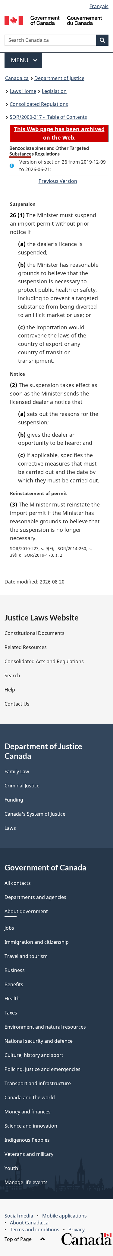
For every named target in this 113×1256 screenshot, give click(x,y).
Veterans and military (29, 1154)
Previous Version (58, 181)
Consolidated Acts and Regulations (44, 661)
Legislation (54, 91)
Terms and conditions (34, 1229)
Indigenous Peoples (27, 1140)
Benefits (14, 984)
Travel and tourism (26, 956)
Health (12, 998)
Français (98, 6)
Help (10, 689)
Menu (20, 60)
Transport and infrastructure (38, 1083)
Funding (14, 799)
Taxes (11, 1012)
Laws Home (23, 91)
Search (12, 675)
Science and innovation (31, 1125)
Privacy (76, 1229)
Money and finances (28, 1111)
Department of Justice (59, 78)
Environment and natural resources (45, 1027)
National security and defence (39, 1041)
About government (26, 911)
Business (15, 970)
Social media (19, 1215)
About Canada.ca (29, 1222)
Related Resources (26, 647)
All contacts (18, 883)
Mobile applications (64, 1215)
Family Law (17, 771)
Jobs (9, 928)
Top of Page (19, 1239)
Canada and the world (30, 1097)
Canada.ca (17, 78)
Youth (11, 1168)
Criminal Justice (22, 785)
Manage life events (26, 1182)
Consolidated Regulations (39, 104)
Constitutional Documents (34, 633)
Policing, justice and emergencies (42, 1069)
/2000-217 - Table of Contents (48, 117)
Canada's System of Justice (35, 814)
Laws (10, 828)
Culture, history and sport (34, 1055)
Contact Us (17, 703)
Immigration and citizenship (37, 942)
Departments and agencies (35, 897)
